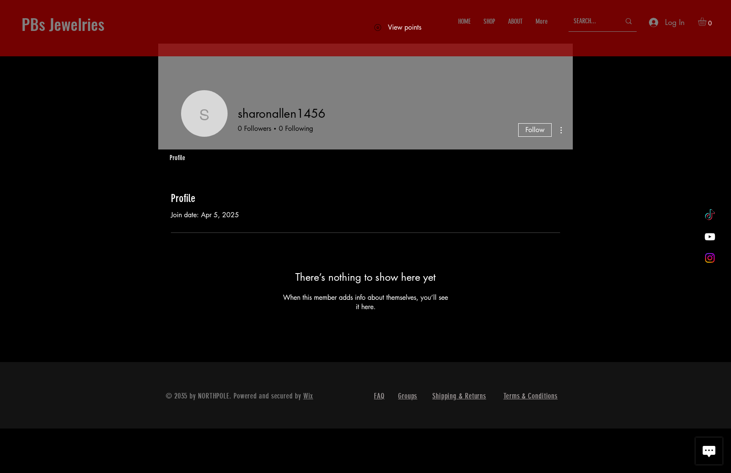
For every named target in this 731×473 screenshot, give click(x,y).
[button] (707, 21)
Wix (308, 396)
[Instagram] (710, 258)
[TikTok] (710, 215)
